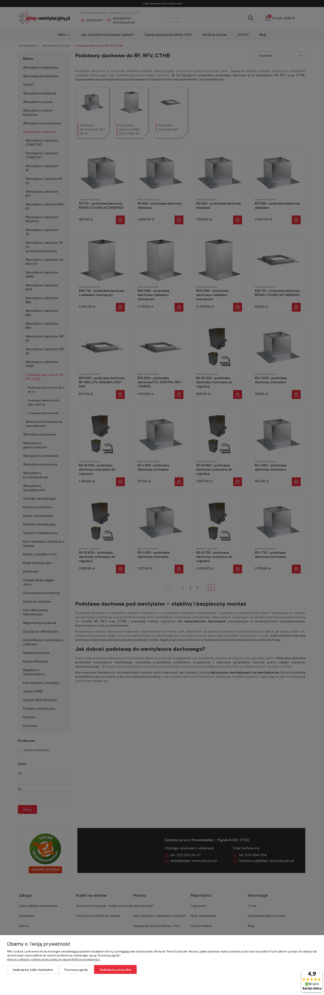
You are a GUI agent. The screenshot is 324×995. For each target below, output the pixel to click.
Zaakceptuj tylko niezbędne (33, 970)
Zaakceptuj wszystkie (115, 970)
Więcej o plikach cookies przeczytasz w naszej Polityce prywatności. (54, 959)
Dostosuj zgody (76, 970)
